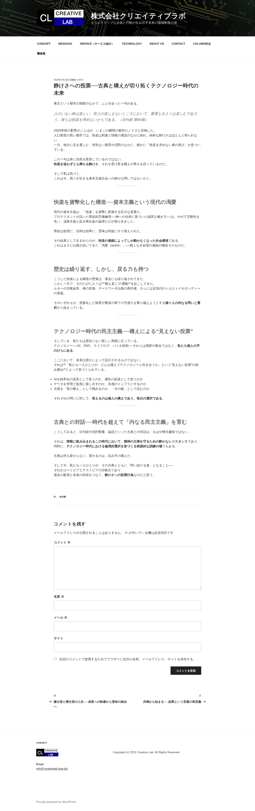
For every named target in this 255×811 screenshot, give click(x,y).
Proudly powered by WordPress (56, 801)
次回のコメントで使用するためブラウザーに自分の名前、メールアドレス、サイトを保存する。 (127, 659)
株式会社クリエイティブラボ (138, 16)
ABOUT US (156, 43)
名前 (59, 596)
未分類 (62, 497)
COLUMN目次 (202, 43)
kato (80, 80)
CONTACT (178, 43)
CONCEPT (44, 43)
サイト (58, 638)
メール (60, 617)
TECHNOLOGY (132, 43)
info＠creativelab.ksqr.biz (52, 768)
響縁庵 (41, 53)
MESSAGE (65, 43)
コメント (62, 542)
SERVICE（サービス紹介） (97, 43)
